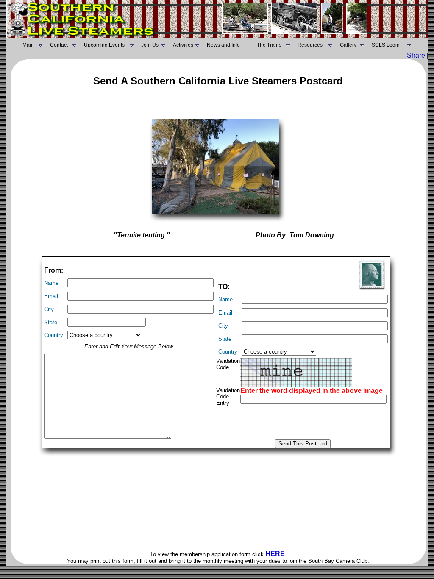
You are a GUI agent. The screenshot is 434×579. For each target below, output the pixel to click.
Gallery (348, 45)
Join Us (150, 45)
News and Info (223, 45)
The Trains (269, 45)
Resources (310, 45)
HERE (275, 553)
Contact (59, 45)
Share (416, 55)
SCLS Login (386, 45)
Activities (183, 45)
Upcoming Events (104, 45)
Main (28, 45)
